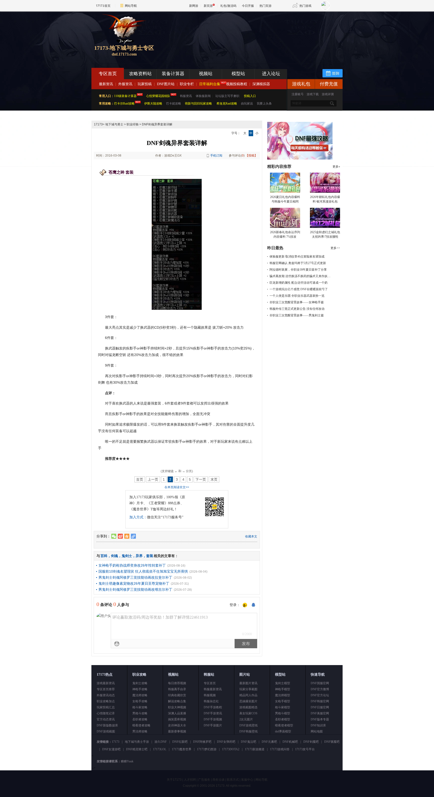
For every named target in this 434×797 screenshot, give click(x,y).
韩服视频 (210, 695)
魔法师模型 (282, 695)
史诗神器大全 (177, 725)
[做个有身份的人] (245, 605)
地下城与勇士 (114, 124)
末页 (214, 479)
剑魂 (114, 556)
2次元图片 (246, 719)
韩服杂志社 (211, 701)
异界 (139, 556)
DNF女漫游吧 (111, 749)
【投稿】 (251, 155)
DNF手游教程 (213, 707)
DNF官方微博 (320, 689)
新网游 (193, 6)
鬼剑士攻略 (139, 683)
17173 (98, 124)
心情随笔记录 (106, 713)
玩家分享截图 (248, 689)
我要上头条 (264, 103)
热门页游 (265, 6)
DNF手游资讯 (213, 713)
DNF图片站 (166, 84)
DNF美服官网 (320, 713)
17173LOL (159, 749)
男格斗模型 (282, 713)
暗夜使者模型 (284, 725)
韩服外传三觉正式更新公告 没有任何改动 (296, 309)
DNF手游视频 (213, 719)
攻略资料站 (140, 73)
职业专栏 (187, 84)
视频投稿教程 (236, 84)
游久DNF (160, 741)
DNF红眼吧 (180, 741)
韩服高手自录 (177, 689)
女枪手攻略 (139, 701)
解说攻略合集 (177, 701)
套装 (149, 556)
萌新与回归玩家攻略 (198, 103)
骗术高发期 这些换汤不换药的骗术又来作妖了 (300, 276)
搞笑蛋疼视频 (177, 719)
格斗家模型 (282, 707)
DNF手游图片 (213, 725)
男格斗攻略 (139, 713)
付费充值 (329, 83)
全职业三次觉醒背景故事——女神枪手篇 (296, 302)
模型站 (238, 73)
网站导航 (131, 6)
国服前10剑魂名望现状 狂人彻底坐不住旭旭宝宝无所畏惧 (143, 571)
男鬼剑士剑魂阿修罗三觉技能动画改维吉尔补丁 (135, 589)
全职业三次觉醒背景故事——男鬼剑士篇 (296, 315)
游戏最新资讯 (106, 683)
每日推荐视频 (177, 683)
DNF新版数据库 (107, 725)
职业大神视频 (177, 707)
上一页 (153, 479)
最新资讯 (106, 84)
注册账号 (298, 94)
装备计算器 (173, 73)
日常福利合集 (209, 84)
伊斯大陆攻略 (153, 103)
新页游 (208, 6)
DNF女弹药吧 (226, 741)
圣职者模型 (282, 719)
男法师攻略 (139, 731)
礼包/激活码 (228, 6)
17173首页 (103, 6)
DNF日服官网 (320, 707)
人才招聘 (190, 779)
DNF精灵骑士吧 (136, 749)
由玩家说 (247, 103)
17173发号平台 (305, 749)
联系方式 (233, 779)
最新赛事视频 (177, 731)
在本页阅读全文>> (177, 487)
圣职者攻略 (139, 719)
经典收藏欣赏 (177, 695)
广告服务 (204, 779)
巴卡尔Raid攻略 (124, 103)
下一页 (200, 479)
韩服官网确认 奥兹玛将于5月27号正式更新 (297, 263)
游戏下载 (313, 94)
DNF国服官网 (320, 683)
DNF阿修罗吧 (202, 741)
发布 (246, 643)
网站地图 (317, 731)
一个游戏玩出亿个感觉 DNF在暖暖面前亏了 (298, 289)
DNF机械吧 (290, 741)
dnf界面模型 (283, 731)
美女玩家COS (248, 713)
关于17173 (174, 779)
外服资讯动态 (106, 695)
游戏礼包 (301, 83)
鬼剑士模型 (282, 683)
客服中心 (247, 779)
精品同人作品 (248, 695)
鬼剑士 (127, 556)
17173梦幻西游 (206, 749)
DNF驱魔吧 (332, 741)
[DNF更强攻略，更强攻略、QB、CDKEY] (300, 158)
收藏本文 (251, 536)
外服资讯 (125, 84)
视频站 (205, 73)
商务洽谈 (218, 779)
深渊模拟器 (261, 84)
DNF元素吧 (269, 741)
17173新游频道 (254, 749)
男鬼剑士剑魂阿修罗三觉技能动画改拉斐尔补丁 (135, 577)
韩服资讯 (186, 96)
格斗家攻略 (139, 707)
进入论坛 (271, 73)
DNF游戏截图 (106, 731)
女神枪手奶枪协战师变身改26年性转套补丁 (132, 565)
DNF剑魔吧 (311, 741)
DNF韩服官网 (320, 701)
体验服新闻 (203, 96)
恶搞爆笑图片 (248, 701)
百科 (103, 556)
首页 (139, 479)
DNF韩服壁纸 (248, 731)
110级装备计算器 (125, 96)
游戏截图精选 (248, 707)
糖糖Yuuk (127, 761)
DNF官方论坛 (320, 695)
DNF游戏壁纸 (248, 725)
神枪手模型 (282, 689)
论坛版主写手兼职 (227, 96)
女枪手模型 (282, 701)
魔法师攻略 (139, 695)
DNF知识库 (318, 725)
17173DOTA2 (230, 749)
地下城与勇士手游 (137, 741)
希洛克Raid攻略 (226, 103)
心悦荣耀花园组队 (158, 96)
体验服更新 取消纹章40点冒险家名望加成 (296, 256)
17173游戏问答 (280, 749)
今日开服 (248, 6)
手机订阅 (216, 155)
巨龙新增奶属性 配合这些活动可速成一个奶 (298, 282)
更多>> (335, 248)
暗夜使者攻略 (141, 725)
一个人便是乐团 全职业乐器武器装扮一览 (296, 295)
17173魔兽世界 (181, 749)
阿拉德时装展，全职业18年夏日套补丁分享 (298, 269)
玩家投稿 (145, 84)
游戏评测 (328, 94)
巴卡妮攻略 (173, 103)
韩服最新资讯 (213, 689)
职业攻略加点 (106, 701)
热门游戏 (305, 6)
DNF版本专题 (320, 719)
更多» (336, 166)
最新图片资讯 (248, 683)
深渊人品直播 (177, 713)
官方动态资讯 (106, 719)
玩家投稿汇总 (106, 707)
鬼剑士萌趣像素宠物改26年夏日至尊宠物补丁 (133, 583)
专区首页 (108, 73)
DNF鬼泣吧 (248, 741)
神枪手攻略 (139, 689)
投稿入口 (250, 96)
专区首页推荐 (106, 689)
